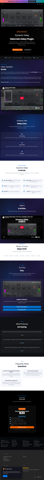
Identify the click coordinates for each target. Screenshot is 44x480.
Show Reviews (25, 470)
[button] (41, 4)
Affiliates (24, 456)
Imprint (4, 458)
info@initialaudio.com (7, 456)
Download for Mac (22, 309)
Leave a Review (6, 460)
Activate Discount (32, 1)
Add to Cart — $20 (18, 49)
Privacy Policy (6, 459)
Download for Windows (22, 306)
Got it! (5, 476)
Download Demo (28, 49)
